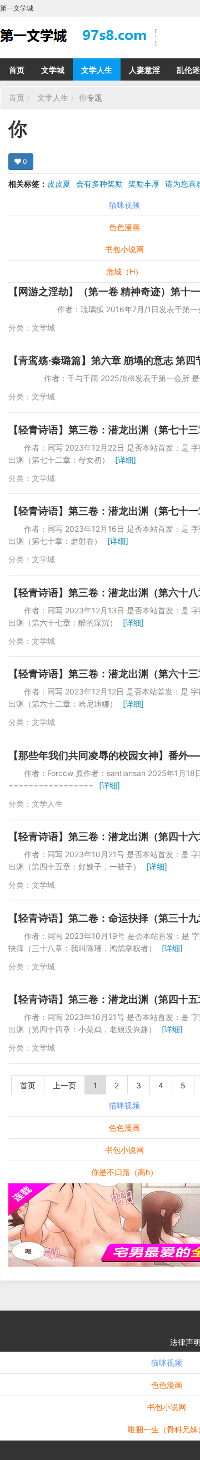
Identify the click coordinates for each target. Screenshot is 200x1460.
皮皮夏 (59, 183)
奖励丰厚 (143, 183)
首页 (16, 69)
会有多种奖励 (99, 183)
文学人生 (96, 69)
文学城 (52, 69)
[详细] (125, 459)
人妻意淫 (144, 69)
